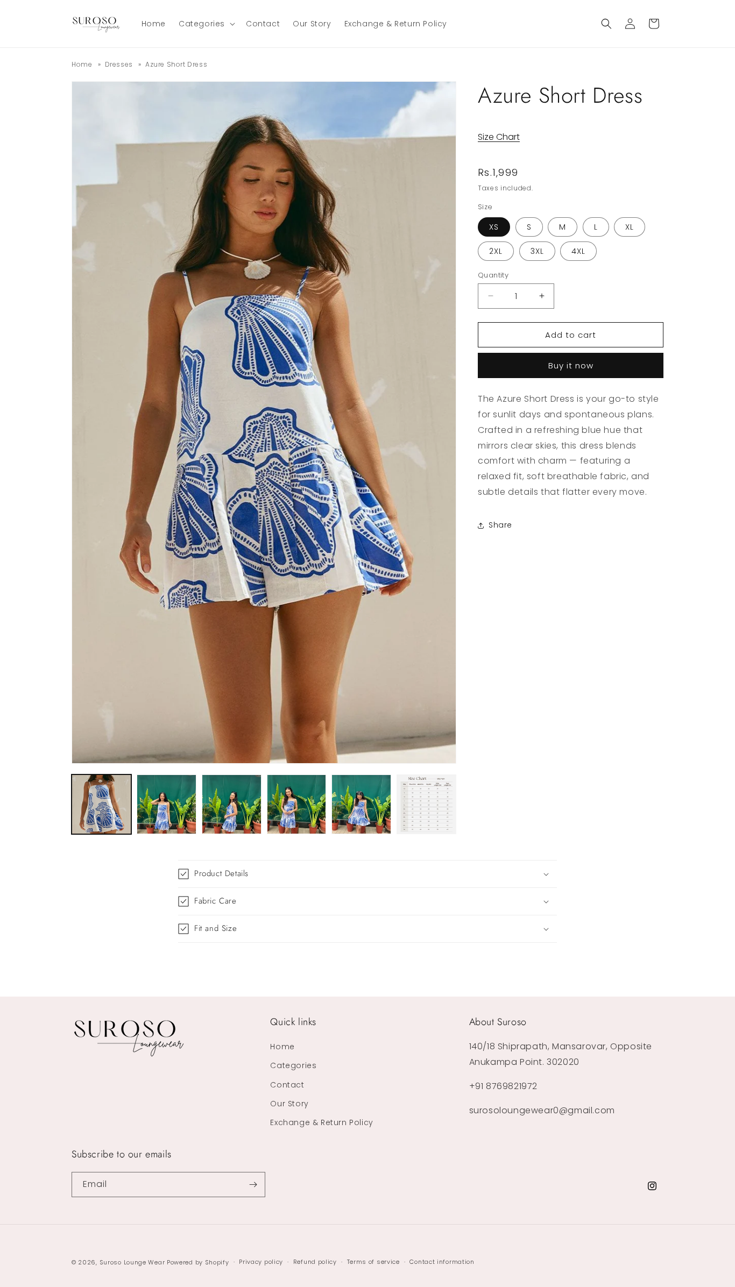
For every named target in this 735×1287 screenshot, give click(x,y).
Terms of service (373, 1261)
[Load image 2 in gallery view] (166, 804)
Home (82, 64)
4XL (578, 250)
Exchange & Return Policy (321, 1122)
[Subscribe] (253, 1184)
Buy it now (570, 365)
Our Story (289, 1103)
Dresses (119, 64)
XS (494, 226)
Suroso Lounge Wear (132, 1262)
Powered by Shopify (198, 1262)
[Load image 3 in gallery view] (232, 804)
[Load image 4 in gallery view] (297, 804)
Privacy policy (261, 1261)
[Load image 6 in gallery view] (426, 804)
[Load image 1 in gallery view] (101, 804)
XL (629, 226)
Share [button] (500, 525)
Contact (287, 1084)
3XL (537, 250)
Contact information (441, 1261)
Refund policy (315, 1261)
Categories (293, 1065)
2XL (496, 250)
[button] (205, 23)
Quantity (493, 274)
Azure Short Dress (176, 64)
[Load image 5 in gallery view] (361, 804)
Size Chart (499, 137)
